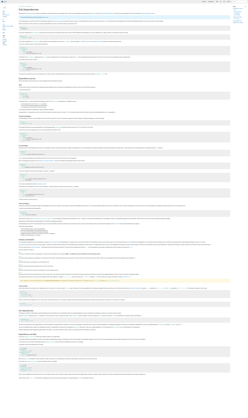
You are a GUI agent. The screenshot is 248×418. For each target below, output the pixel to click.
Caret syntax (236, 18)
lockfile (130, 242)
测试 (4, 32)
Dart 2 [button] (228, 1)
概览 (4, 13)
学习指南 (5, 41)
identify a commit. (42, 184)
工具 (224, 1)
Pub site (115, 223)
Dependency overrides (238, 22)
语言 (217, 1)
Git (156, 147)
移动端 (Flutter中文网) (8, 26)
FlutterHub (210, 1)
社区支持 (5, 44)
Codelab (4, 39)
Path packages (237, 14)
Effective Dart (6, 14)
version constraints (53, 242)
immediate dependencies (107, 13)
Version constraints (237, 17)
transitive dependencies (145, 13)
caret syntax (124, 276)
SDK (235, 10)
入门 (4, 7)
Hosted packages (237, 11)
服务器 (4, 29)
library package (24, 244)
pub (31, 13)
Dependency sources (238, 8)
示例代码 (5, 16)
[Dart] (4, 1)
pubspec (93, 13)
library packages (59, 21)
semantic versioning (35, 247)
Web (4, 28)
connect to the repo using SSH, (47, 160)
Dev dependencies (237, 20)
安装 (4, 37)
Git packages (236, 13)
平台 (4, 24)
